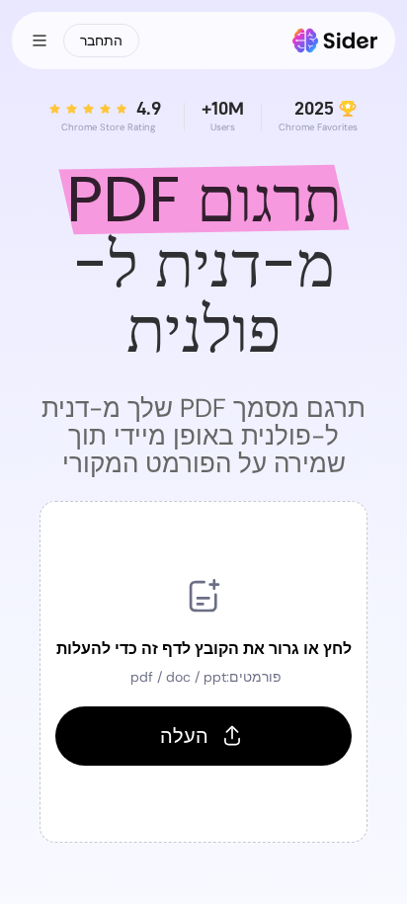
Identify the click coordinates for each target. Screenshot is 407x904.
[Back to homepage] (335, 40)
